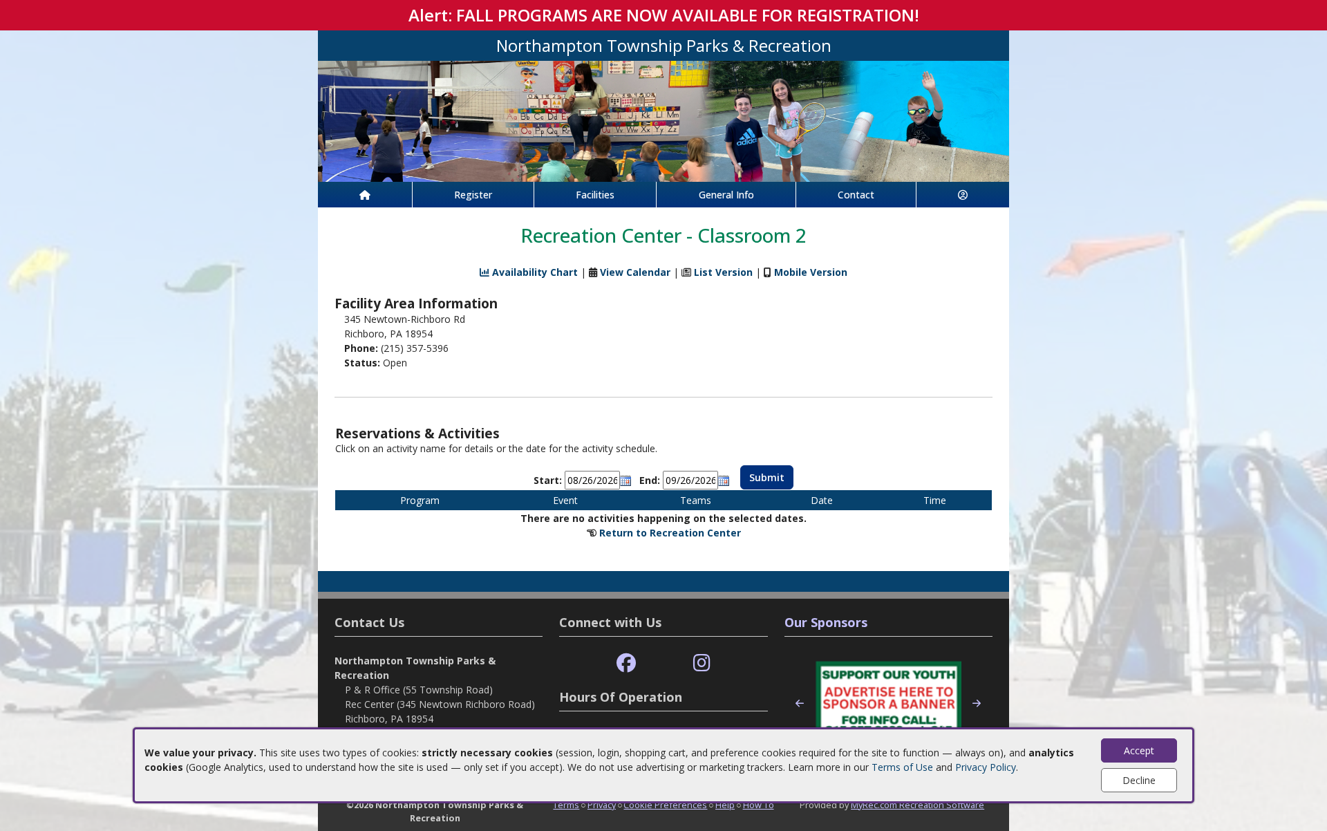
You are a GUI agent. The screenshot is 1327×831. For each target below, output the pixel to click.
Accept (1139, 750)
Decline (1139, 780)
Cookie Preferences (665, 805)
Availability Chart (533, 272)
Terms (566, 805)
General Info (726, 194)
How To (758, 805)
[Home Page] (365, 194)
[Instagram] (701, 663)
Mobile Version (810, 272)
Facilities (595, 194)
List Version (723, 272)
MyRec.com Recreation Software (917, 805)
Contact (856, 194)
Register (473, 194)
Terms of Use (902, 767)
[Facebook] (626, 663)
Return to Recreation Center (670, 532)
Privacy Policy (985, 767)
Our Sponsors (825, 622)
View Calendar (635, 272)
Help (725, 805)
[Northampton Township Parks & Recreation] (663, 120)
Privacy (601, 805)
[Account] (962, 194)
